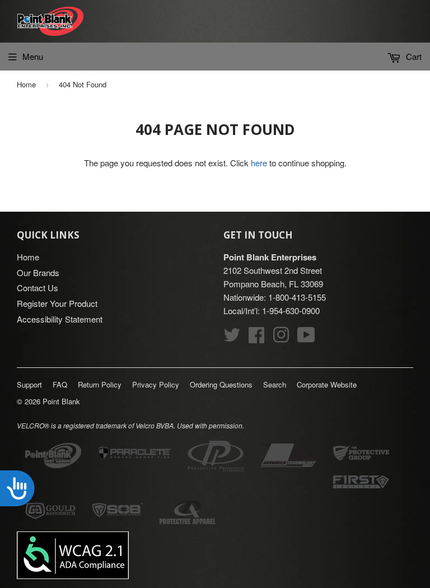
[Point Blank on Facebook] (256, 338)
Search (274, 384)
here (259, 163)
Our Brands (38, 272)
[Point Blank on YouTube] (306, 338)
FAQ (60, 384)
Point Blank (61, 401)
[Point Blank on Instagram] (281, 338)
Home (26, 84)
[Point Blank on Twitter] (231, 338)
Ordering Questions (221, 384)
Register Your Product (57, 303)
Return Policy (99, 384)
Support (29, 384)
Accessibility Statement (59, 319)
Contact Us (37, 287)
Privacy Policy (155, 384)
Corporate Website (327, 384)
